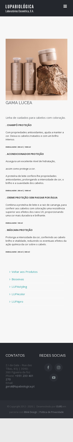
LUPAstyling (19, 286)
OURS (59, 406)
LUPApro (17, 301)
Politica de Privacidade (51, 412)
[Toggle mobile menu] (65, 6)
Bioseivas (18, 279)
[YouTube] (54, 377)
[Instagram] (58, 367)
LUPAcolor (18, 294)
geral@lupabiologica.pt (20, 386)
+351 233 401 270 (20, 377)
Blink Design (30, 412)
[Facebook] (48, 367)
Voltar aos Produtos (25, 272)
